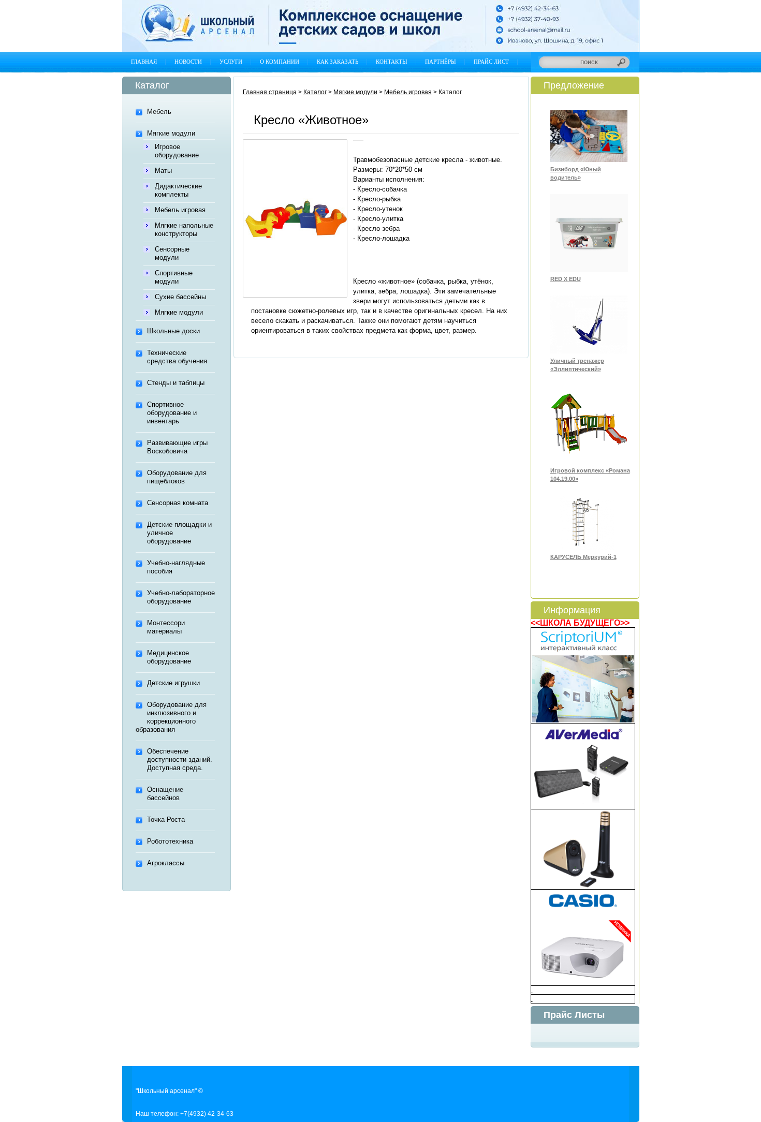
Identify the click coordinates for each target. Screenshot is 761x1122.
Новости (188, 61)
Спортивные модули (174, 277)
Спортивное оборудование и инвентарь (172, 413)
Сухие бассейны (180, 297)
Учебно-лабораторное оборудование (181, 597)
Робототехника (170, 841)
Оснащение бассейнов (165, 794)
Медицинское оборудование (169, 657)
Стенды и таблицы (175, 383)
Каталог (315, 92)
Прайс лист (491, 61)
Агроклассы (165, 863)
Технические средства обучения (177, 357)
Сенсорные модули (172, 253)
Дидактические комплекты (178, 190)
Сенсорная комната (177, 503)
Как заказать (337, 61)
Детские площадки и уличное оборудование (179, 533)
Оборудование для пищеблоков (177, 477)
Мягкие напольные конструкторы (184, 230)
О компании (279, 61)
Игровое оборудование (177, 151)
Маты (163, 170)
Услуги (230, 61)
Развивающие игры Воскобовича (177, 447)
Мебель (159, 111)
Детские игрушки (173, 683)
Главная (144, 61)
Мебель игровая (180, 210)
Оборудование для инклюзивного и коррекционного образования (171, 717)
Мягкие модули (171, 133)
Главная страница (270, 92)
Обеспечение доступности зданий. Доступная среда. (179, 759)
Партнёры (440, 61)
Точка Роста (166, 819)
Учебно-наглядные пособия (176, 567)
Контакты (391, 61)
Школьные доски (173, 331)
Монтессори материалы (166, 627)
